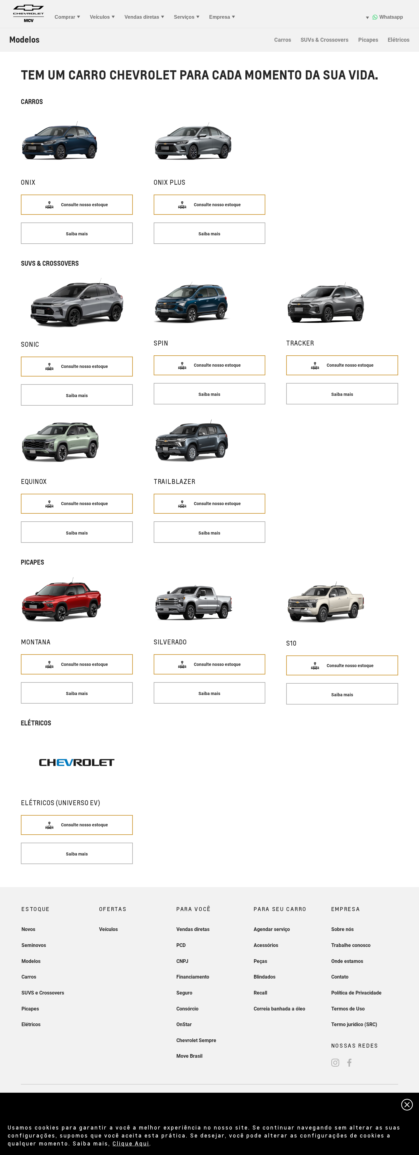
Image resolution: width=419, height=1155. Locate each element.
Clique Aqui (131, 1143)
